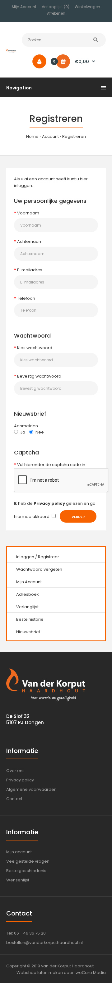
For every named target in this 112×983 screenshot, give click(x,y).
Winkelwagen (87, 6)
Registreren (74, 136)
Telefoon (26, 298)
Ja (22, 432)
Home (32, 136)
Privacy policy (20, 780)
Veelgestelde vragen (27, 861)
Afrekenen (56, 13)
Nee (39, 432)
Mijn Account (24, 6)
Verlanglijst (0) (55, 6)
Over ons (15, 771)
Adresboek (27, 594)
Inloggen (25, 557)
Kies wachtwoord (34, 348)
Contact (14, 799)
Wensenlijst (17, 880)
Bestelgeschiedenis (26, 871)
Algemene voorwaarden (31, 789)
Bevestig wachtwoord (39, 376)
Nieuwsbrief (28, 632)
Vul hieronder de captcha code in (51, 465)
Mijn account (19, 852)
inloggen (23, 185)
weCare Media (91, 972)
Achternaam (30, 241)
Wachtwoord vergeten (39, 569)
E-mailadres (29, 270)
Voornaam (28, 213)
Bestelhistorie (30, 619)
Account (50, 136)
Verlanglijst (27, 607)
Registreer (48, 557)
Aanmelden (26, 426)
